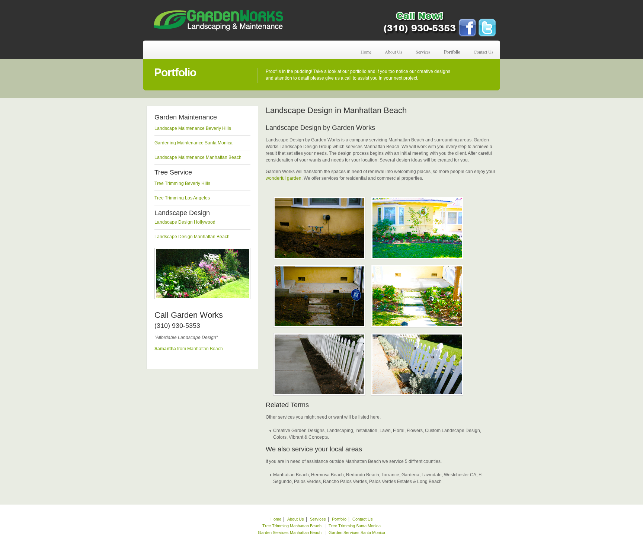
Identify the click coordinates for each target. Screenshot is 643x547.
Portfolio (452, 52)
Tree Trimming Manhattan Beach (292, 526)
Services (423, 52)
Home (366, 52)
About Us (393, 52)
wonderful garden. (284, 178)
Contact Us (483, 52)
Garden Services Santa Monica (357, 532)
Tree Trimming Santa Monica (355, 526)
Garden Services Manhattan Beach (290, 532)
